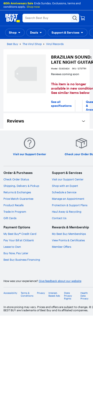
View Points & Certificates (68, 240)
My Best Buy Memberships (69, 233)
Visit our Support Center (67, 179)
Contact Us (59, 218)
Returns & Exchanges (17, 192)
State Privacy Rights (68, 296)
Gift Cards (9, 218)
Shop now (33, 6)
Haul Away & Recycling (66, 211)
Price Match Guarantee (18, 198)
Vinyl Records (55, 44)
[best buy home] (12, 18)
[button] (15, 32)
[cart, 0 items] (82, 18)
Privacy (41, 293)
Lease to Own (12, 246)
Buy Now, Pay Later (15, 253)
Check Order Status (16, 179)
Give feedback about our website (60, 281)
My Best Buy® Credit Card (19, 233)
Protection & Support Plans (69, 205)
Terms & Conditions (27, 294)
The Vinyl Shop (32, 44)
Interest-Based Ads (54, 294)
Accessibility (10, 293)
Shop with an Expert (65, 185)
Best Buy (12, 44)
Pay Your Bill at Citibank (18, 240)
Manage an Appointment (68, 198)
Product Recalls (13, 205)
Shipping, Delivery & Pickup (21, 185)
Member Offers (61, 246)
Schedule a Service (64, 192)
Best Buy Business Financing (21, 259)
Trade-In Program (14, 211)
